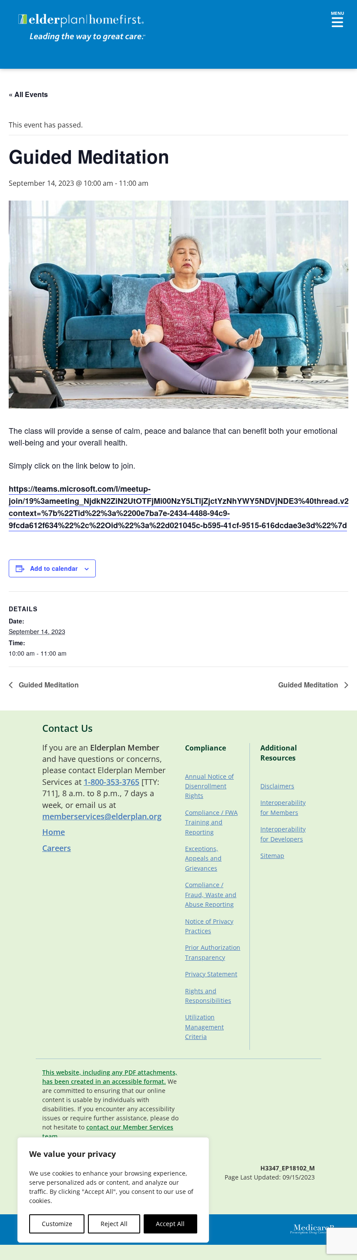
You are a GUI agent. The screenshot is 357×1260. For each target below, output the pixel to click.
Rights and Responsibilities (208, 996)
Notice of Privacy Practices (209, 926)
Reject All (114, 1224)
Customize (57, 1224)
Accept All (170, 1224)
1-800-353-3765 (111, 782)
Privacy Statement (211, 974)
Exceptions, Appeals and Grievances (203, 858)
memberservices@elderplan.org (102, 816)
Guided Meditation (48, 685)
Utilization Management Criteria (204, 1027)
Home (53, 832)
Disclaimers (277, 786)
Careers (56, 848)
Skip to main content (40, 15)
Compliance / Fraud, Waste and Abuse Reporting (210, 894)
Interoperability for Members (283, 807)
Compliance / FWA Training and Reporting (211, 822)
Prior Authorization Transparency (212, 952)
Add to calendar (53, 568)
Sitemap (272, 855)
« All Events (28, 94)
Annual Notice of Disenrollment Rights (209, 786)
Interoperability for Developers (283, 834)
